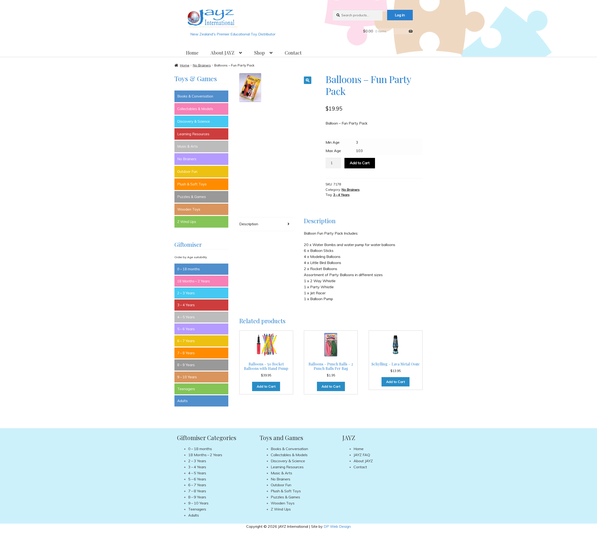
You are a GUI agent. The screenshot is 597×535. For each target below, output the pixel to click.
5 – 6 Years (186, 329)
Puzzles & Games (191, 197)
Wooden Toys (188, 209)
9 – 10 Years (187, 377)
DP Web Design (337, 526)
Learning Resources (193, 134)
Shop (259, 52)
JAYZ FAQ (362, 454)
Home (192, 52)
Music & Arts (187, 146)
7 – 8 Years (186, 353)
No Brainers (202, 65)
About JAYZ (222, 52)
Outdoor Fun (187, 171)
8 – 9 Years (186, 365)
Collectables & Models (195, 109)
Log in (400, 15)
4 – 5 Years (186, 317)
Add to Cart (360, 162)
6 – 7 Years (186, 341)
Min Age (333, 142)
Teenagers (186, 389)
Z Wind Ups (186, 221)
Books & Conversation (195, 96)
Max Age (333, 150)
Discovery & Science (193, 121)
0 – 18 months (188, 269)
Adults (182, 401)
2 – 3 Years (186, 293)
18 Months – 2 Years (193, 281)
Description (248, 224)
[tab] (266, 224)
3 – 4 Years (341, 195)
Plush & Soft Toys (192, 184)
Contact (293, 52)
